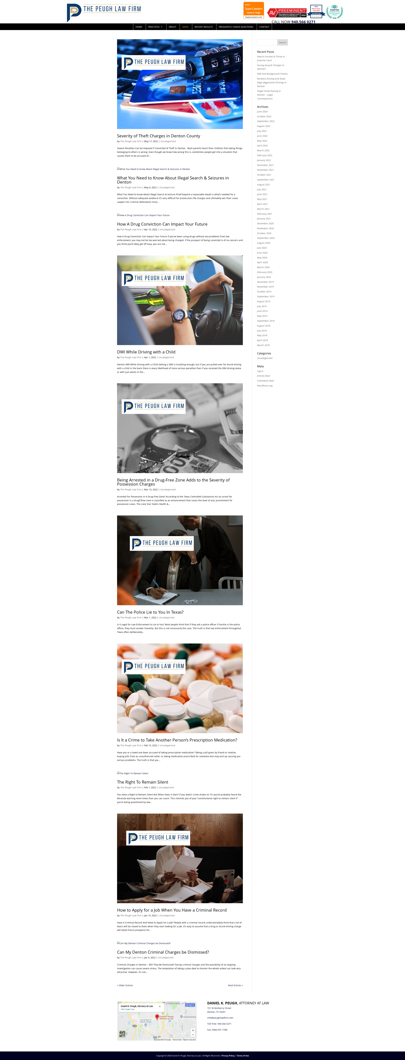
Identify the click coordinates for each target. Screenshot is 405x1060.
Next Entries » (235, 985)
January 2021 (264, 218)
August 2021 (263, 184)
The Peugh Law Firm (131, 141)
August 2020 (263, 242)
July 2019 (262, 306)
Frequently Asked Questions (236, 26)
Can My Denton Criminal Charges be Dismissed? (163, 952)
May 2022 (262, 140)
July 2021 (262, 189)
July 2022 (262, 130)
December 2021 (265, 165)
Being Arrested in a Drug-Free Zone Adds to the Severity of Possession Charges (173, 482)
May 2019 (262, 315)
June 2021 (262, 194)
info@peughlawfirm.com (220, 1017)
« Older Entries (125, 985)
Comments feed (265, 380)
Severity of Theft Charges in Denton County (158, 136)
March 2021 (263, 208)
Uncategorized (168, 141)
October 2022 (264, 116)
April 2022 (262, 145)
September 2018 (265, 320)
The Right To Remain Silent (142, 782)
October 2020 (264, 233)
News (185, 26)
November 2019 (265, 286)
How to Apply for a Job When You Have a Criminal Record (172, 910)
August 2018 (263, 325)
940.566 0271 (224, 1023)
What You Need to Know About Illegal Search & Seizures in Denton (173, 180)
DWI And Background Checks (272, 73)
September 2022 (265, 121)
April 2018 (262, 340)
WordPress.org (265, 385)
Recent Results (204, 26)
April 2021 (262, 203)
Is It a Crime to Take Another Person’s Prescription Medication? (177, 740)
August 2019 (263, 301)
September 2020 (265, 237)
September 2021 (265, 179)
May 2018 (262, 335)
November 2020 (265, 228)
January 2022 (264, 160)
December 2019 (265, 281)
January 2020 (264, 277)
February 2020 (264, 272)
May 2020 (262, 257)
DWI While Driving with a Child (146, 352)
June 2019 (262, 310)
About (172, 26)
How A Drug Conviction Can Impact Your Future (162, 224)
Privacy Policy (228, 1055)
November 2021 (265, 169)
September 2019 (265, 296)
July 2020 (262, 247)
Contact (264, 26)
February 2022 (264, 155)
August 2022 (263, 126)
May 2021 (262, 199)
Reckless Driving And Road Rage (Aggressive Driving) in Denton (272, 82)
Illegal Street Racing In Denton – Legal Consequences (269, 94)
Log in (260, 371)
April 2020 (262, 262)
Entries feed (263, 375)
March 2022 (263, 150)
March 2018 (263, 345)
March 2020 (263, 267)
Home (139, 26)
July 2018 (262, 330)
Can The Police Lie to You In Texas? (150, 612)
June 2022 (262, 135)
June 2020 (262, 252)
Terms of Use (243, 1055)
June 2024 (262, 111)
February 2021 (264, 213)
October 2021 (264, 174)
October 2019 (264, 291)
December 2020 (265, 223)
